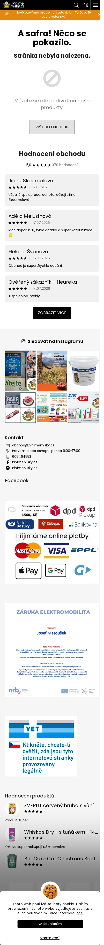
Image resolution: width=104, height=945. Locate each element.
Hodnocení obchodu (50, 153)
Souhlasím (52, 924)
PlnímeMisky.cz (24, 459)
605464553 (21, 453)
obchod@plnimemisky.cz (33, 442)
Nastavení (49, 937)
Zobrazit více (50, 313)
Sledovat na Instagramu (54, 341)
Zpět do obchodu (50, 127)
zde (79, 913)
